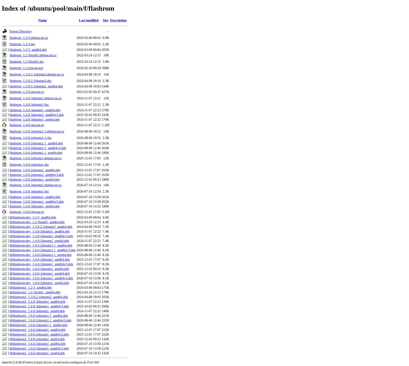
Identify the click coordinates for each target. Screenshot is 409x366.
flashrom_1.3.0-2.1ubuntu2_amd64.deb (36, 86)
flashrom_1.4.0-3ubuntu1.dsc (29, 104)
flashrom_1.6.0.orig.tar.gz (27, 212)
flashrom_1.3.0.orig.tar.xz (27, 92)
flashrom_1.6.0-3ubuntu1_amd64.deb (35, 197)
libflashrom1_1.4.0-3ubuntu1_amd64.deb (37, 301)
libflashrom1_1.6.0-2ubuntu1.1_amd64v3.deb (40, 320)
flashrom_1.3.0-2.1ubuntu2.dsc (31, 81)
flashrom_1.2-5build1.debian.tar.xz (33, 55)
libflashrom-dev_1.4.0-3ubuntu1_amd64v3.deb (41, 236)
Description (118, 20)
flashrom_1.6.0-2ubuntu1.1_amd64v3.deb (38, 148)
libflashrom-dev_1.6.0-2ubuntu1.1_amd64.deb (41, 245)
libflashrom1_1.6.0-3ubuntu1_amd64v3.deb (39, 348)
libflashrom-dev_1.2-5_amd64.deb (33, 217)
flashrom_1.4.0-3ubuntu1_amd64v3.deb (37, 115)
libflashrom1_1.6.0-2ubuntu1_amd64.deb (37, 330)
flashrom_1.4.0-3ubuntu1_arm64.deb (35, 119)
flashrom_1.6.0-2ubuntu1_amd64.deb (35, 170)
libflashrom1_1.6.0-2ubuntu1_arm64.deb (37, 339)
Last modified (89, 20)
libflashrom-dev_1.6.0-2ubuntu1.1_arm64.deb (41, 255)
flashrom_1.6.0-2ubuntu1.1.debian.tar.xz (37, 131)
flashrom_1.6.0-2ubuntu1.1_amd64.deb (36, 143)
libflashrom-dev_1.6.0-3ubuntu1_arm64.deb (39, 283)
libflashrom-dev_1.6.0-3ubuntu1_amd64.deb (40, 273)
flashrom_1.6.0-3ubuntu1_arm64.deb (35, 206)
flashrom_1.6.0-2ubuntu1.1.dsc (31, 138)
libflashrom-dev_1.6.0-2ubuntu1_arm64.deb (39, 269)
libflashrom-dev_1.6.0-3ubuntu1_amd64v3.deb (41, 278)
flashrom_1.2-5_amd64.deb (28, 49)
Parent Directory (21, 31)
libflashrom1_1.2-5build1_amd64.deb (35, 292)
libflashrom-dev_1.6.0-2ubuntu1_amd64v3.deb (41, 264)
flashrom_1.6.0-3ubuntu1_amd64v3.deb (37, 201)
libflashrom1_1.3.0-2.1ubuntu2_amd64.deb (39, 297)
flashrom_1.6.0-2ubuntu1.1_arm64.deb (36, 152)
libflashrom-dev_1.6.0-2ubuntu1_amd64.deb (40, 259)
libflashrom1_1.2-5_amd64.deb (31, 287)
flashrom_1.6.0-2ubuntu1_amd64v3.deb (37, 175)
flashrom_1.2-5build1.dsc (27, 61)
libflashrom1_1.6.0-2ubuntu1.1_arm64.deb (38, 325)
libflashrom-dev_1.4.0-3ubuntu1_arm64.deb (39, 241)
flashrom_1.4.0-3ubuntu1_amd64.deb (35, 110)
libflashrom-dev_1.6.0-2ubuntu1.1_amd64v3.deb (43, 250)
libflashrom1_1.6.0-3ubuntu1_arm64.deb (37, 353)
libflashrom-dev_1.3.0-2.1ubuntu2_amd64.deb (41, 227)
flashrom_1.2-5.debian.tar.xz (29, 38)
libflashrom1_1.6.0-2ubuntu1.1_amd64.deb (39, 315)
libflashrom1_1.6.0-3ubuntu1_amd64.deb (37, 344)
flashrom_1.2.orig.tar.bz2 (26, 68)
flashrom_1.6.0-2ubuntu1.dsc (29, 164)
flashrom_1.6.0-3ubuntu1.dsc (29, 191)
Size (105, 20)
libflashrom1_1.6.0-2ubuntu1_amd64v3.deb (39, 334)
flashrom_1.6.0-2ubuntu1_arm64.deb (35, 179)
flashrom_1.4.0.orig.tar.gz (27, 125)
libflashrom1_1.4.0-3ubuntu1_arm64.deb (37, 311)
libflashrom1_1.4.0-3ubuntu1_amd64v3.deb (39, 306)
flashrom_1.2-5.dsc (22, 44)
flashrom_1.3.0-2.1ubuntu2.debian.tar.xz (37, 74)
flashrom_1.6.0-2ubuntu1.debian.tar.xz (36, 158)
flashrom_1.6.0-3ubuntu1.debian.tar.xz (36, 185)
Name (42, 20)
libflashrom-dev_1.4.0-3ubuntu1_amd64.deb (40, 231)
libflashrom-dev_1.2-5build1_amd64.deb (37, 222)
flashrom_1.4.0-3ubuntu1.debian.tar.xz (36, 98)
